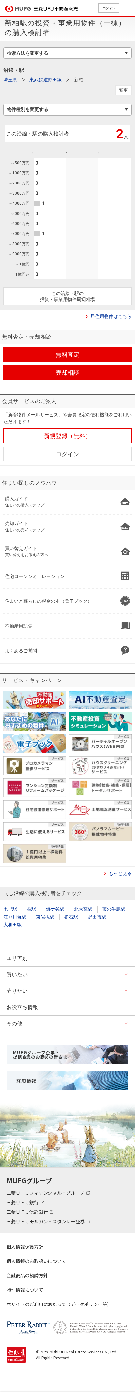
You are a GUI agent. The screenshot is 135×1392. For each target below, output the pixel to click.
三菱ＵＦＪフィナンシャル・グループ (46, 1193)
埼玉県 (10, 79)
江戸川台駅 (14, 917)
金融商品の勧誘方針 (27, 1275)
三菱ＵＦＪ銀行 (23, 1202)
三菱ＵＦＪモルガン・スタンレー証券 (46, 1221)
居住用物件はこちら (111, 316)
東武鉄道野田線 (45, 79)
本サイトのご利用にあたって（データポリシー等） (59, 1304)
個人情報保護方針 (25, 1246)
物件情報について (25, 1290)
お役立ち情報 (22, 1007)
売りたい (17, 991)
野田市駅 (97, 917)
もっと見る (120, 873)
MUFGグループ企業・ (40, 1054)
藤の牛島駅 (113, 909)
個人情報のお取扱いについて (36, 1261)
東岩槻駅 (45, 917)
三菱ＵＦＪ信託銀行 (28, 1211)
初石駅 (71, 917)
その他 (14, 1023)
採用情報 (26, 1080)
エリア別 (17, 958)
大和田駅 (12, 924)
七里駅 (10, 909)
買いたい (17, 974)
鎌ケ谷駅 (55, 909)
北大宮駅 (83, 909)
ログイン (108, 8)
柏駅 (31, 909)
